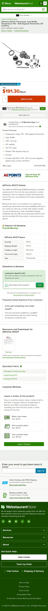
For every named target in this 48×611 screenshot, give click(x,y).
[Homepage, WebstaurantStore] (24, 3)
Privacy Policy (29, 295)
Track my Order (24, 564)
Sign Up (40, 471)
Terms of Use (17, 295)
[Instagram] (3, 521)
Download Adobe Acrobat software (13, 357)
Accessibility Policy (24, 594)
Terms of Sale (24, 583)
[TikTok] (22, 521)
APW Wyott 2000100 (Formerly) (14, 371)
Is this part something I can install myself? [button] (19, 307)
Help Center (24, 557)
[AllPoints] (12, 176)
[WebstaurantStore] (24, 507)
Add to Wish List (24, 115)
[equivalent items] (21, 366)
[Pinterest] (29, 521)
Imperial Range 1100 (10, 375)
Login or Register (24, 444)
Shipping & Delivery (34, 571)
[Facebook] (16, 521)
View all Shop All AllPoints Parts (32, 175)
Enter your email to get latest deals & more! (22, 465)
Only (4, 88)
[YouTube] (10, 521)
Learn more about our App (19, 498)
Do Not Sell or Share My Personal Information (24, 598)
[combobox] (24, 9)
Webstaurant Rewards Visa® (21, 109)
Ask (39, 285)
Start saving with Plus (17, 485)
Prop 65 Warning (9, 228)
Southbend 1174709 (10, 379)
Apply (43, 109)
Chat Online (13, 571)
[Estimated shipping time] (40, 126)
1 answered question (21, 31)
